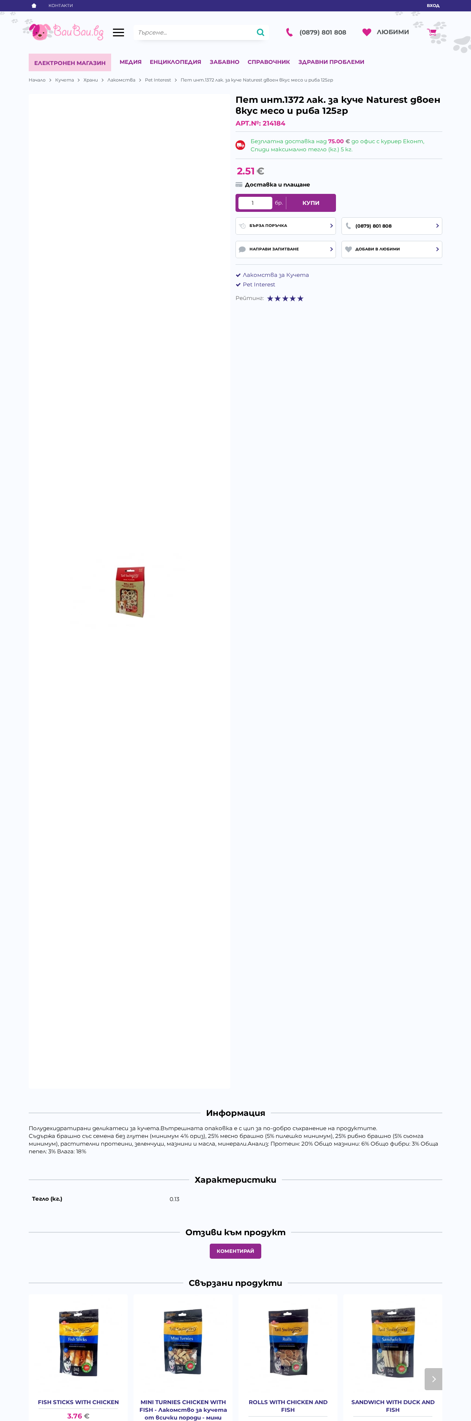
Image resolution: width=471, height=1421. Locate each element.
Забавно (225, 61)
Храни (91, 80)
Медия (131, 61)
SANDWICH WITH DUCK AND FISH (393, 1406)
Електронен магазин (70, 62)
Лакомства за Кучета (276, 274)
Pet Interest (158, 80)
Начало (37, 80)
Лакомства (121, 80)
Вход (433, 5)
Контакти (61, 5)
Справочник (269, 61)
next (433, 1379)
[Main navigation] (118, 32)
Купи (310, 202)
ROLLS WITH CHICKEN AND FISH (288, 1406)
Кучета (64, 80)
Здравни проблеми (331, 61)
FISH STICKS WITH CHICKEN (78, 1402)
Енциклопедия (175, 61)
